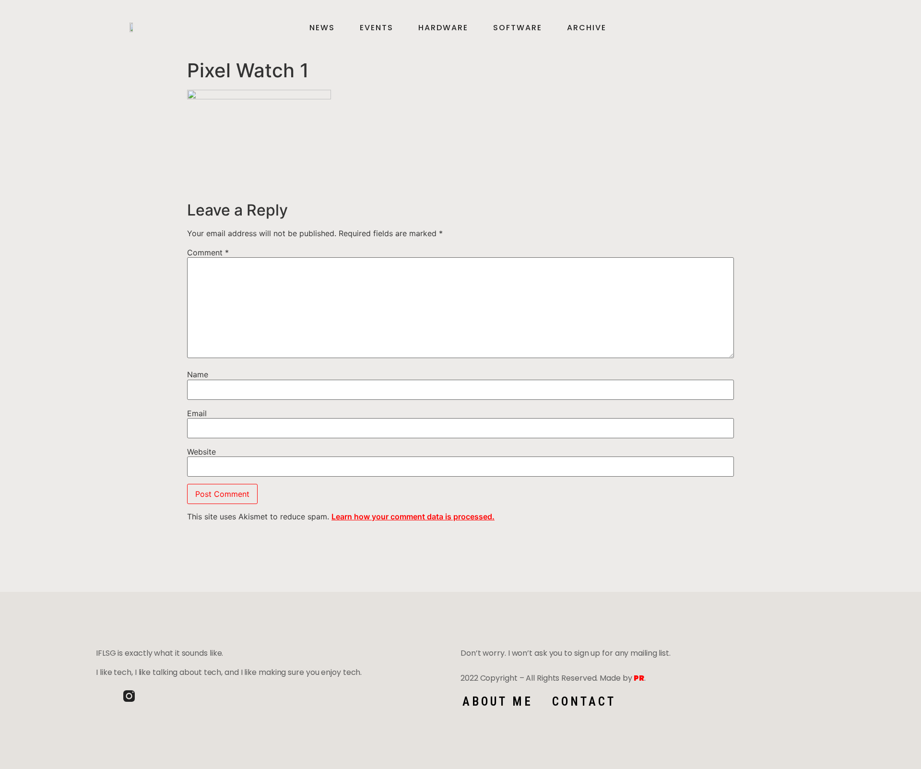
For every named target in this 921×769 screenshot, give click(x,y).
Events (376, 28)
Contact (584, 702)
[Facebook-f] (101, 696)
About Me (497, 702)
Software (517, 28)
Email (197, 413)
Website (201, 452)
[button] (808, 28)
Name (197, 374)
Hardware (443, 28)
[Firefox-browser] (156, 696)
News (322, 28)
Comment (208, 252)
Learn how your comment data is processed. (413, 516)
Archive (586, 28)
